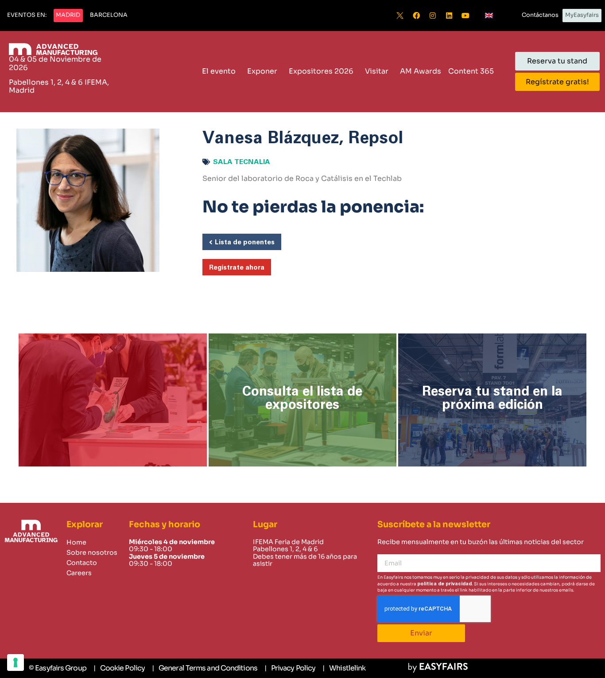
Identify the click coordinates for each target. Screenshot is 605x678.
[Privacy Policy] (290, 668)
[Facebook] (416, 15)
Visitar (376, 71)
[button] (26, 15)
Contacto (81, 563)
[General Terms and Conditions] (205, 668)
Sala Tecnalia (241, 161)
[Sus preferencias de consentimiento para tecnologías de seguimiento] (15, 662)
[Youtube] (465, 15)
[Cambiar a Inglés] (489, 15)
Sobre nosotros (91, 553)
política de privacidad (444, 583)
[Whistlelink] (344, 668)
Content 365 (471, 71)
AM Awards (420, 71)
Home (76, 542)
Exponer (262, 71)
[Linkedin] (449, 15)
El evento (219, 71)
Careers (79, 573)
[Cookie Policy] (119, 668)
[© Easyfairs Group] (58, 668)
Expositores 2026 (321, 71)
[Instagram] (433, 15)
